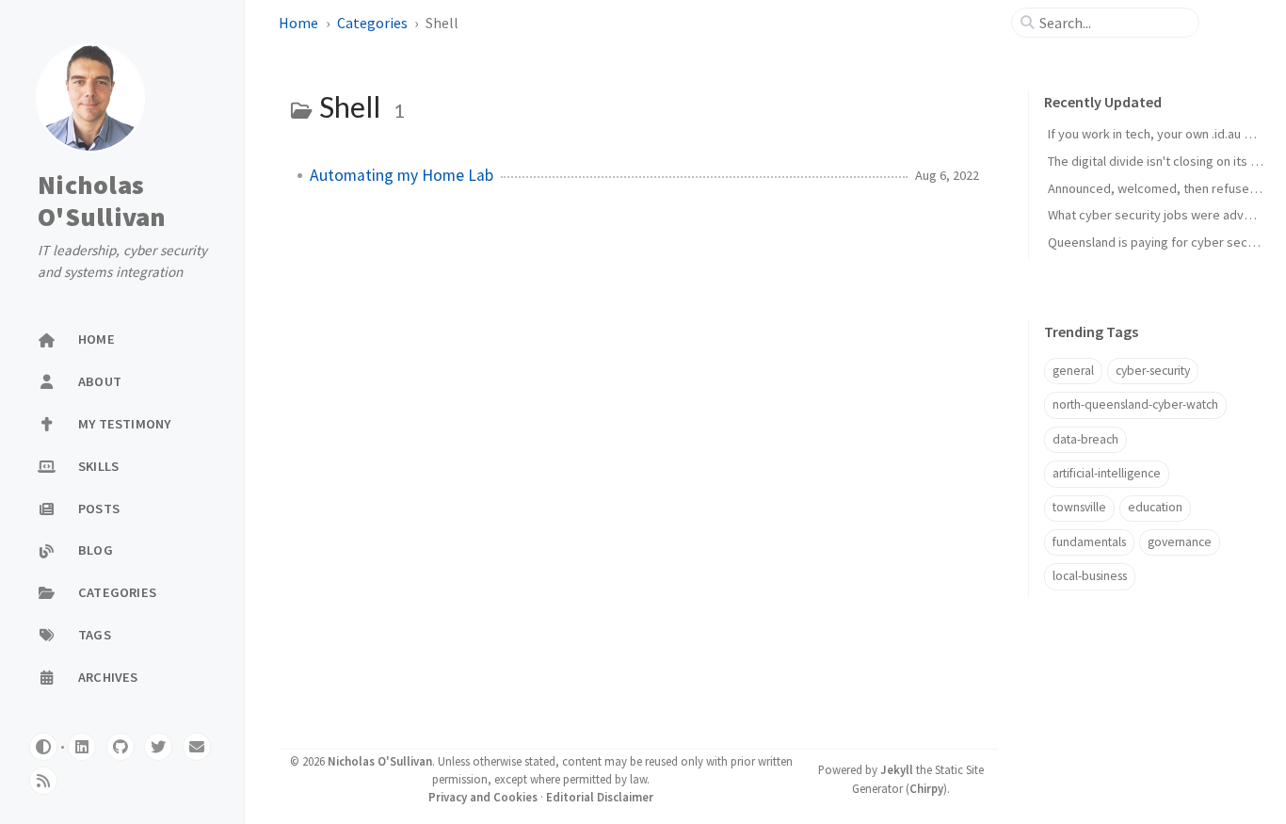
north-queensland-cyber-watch (1135, 404)
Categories (373, 22)
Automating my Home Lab (401, 175)
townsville (1079, 507)
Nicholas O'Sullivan (102, 201)
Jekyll (896, 769)
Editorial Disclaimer (599, 796)
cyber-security (1153, 371)
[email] (197, 747)
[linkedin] (82, 747)
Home (300, 22)
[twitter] (158, 747)
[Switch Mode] (43, 747)
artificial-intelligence (1107, 473)
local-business (1090, 576)
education (1155, 507)
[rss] (43, 780)
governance (1180, 542)
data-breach (1085, 439)
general (1073, 371)
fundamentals (1089, 542)
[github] (120, 747)
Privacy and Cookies (483, 796)
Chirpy (926, 788)
